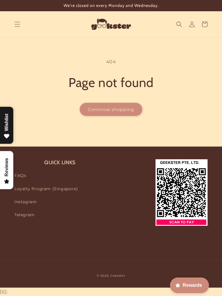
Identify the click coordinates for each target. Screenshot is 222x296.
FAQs (20, 175)
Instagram (25, 201)
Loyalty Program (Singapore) (46, 188)
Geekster (117, 276)
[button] (17, 24)
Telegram (24, 214)
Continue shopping (111, 109)
